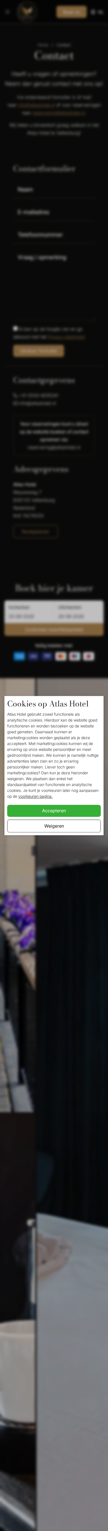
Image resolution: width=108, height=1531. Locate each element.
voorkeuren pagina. (35, 796)
